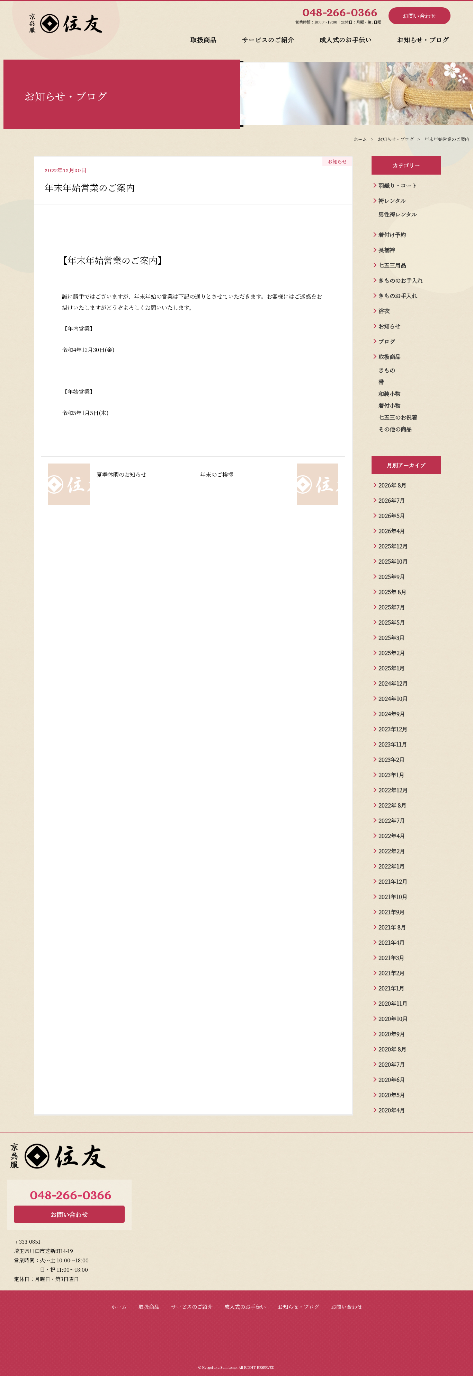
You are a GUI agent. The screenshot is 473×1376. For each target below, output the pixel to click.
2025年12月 (393, 546)
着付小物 (389, 405)
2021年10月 (393, 897)
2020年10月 (393, 1019)
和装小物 (389, 394)
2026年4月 (391, 531)
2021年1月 (391, 988)
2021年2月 (391, 973)
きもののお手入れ (400, 280)
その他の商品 (395, 429)
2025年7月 (391, 607)
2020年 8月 (392, 1049)
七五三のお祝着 (397, 417)
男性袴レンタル (397, 214)
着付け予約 (392, 235)
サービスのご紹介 (268, 39)
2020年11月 (393, 1003)
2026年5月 (391, 516)
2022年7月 (391, 820)
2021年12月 (393, 881)
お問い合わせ (419, 16)
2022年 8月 (392, 805)
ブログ (386, 341)
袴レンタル (392, 201)
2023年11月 (392, 744)
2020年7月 (391, 1064)
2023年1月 (391, 775)
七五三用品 (392, 265)
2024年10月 (393, 699)
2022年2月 (391, 851)
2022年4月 (391, 836)
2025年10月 (393, 561)
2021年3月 (391, 958)
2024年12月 (393, 683)
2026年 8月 (392, 485)
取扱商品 (203, 39)
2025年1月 (391, 668)
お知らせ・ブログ (423, 39)
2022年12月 (393, 790)
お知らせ (389, 326)
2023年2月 (391, 760)
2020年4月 (391, 1110)
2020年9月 (391, 1034)
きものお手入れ (397, 296)
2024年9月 (391, 714)
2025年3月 (391, 638)
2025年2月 (391, 653)
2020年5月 (391, 1095)
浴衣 (384, 311)
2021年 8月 (392, 927)
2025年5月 (391, 622)
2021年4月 (391, 942)
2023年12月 (393, 729)
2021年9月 (391, 912)
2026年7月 (391, 500)
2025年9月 (391, 577)
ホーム (119, 1306)
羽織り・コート (397, 185)
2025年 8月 (392, 592)
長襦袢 (386, 250)
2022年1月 (391, 866)
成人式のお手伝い (346, 39)
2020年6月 (391, 1080)
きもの (386, 370)
